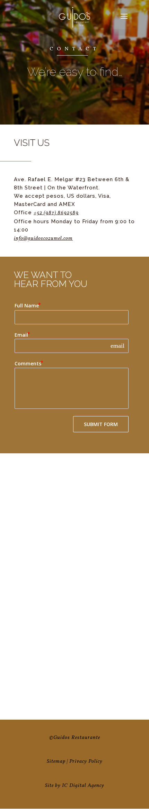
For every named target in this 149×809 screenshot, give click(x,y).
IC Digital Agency (83, 785)
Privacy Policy (86, 761)
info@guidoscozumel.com (43, 238)
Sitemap (56, 761)
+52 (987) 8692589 (56, 213)
